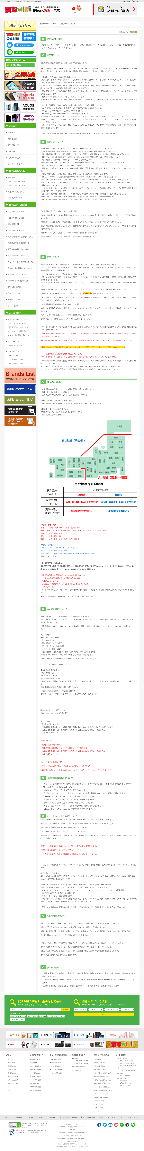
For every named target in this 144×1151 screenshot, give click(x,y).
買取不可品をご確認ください (18, 327)
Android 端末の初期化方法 (102, 1097)
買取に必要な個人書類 (15, 181)
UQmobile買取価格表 (35, 1080)
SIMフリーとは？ (100, 1104)
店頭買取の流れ (12, 1066)
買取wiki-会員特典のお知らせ (103, 1080)
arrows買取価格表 (56, 1066)
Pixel (28, 1016)
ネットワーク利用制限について (19, 331)
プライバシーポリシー (35, 1117)
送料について (12, 355)
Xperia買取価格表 (56, 1059)
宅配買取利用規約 (88, 1117)
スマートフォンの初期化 (16, 323)
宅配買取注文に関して (79, 1067)
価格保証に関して (100, 1066)
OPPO (49, 1016)
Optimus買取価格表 (56, 1073)
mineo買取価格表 (34, 1083)
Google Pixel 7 (14, 1019)
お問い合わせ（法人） (130, 1117)
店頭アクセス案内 (14, 345)
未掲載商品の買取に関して (102, 1076)
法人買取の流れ (12, 1073)
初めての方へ (11, 1062)
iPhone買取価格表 (56, 1062)
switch (22, 1019)
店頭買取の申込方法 (100, 1059)
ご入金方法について (15, 359)
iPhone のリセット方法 (101, 1094)
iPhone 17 (35, 1016)
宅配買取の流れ (12, 1069)
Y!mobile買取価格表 (35, 1073)
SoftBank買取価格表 (35, 1066)
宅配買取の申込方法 (100, 1062)
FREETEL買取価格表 (35, 1087)
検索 (64, 1009)
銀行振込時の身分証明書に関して (104, 1073)
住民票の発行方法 (78, 1070)
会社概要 (18, 1117)
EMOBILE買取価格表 (35, 1069)
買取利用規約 (53, 1117)
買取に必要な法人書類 (15, 185)
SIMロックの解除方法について (19, 335)
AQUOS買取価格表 (56, 1069)
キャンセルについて (15, 363)
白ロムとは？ (99, 1111)
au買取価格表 (33, 1062)
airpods (54, 1016)
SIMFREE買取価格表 (35, 1090)
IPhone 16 (42, 1016)
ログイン (137, 1)
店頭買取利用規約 (69, 1117)
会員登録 (127, 1)
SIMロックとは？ (100, 1108)
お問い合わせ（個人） (108, 1117)
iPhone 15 (61, 1016)
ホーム (8, 1117)
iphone (12, 1016)
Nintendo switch (21, 1016)
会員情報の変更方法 (100, 1069)
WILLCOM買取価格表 (36, 1076)
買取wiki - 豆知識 (100, 1101)
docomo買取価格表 (35, 1059)
